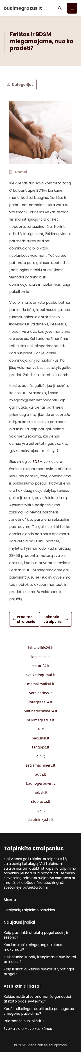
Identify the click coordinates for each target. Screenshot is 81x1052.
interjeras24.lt (40, 701)
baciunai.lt (40, 738)
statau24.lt (41, 665)
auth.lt (40, 774)
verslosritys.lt (40, 692)
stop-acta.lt (40, 801)
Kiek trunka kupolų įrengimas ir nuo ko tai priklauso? (40, 959)
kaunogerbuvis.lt (40, 783)
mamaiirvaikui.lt (40, 683)
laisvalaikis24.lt (40, 647)
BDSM (37, 461)
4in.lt (40, 756)
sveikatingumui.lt (40, 674)
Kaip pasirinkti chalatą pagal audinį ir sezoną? (36, 935)
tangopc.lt (40, 747)
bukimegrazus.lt (40, 720)
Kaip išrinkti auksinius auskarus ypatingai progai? (39, 972)
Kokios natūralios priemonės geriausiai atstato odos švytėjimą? (37, 999)
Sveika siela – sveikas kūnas (28, 1028)
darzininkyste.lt (40, 819)
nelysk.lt (40, 792)
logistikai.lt (40, 656)
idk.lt (40, 810)
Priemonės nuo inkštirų (24, 1021)
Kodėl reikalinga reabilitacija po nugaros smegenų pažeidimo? (39, 1011)
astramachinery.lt (40, 765)
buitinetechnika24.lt (40, 710)
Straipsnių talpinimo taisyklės (29, 910)
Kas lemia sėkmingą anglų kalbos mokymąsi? (33, 947)
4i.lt (41, 729)
